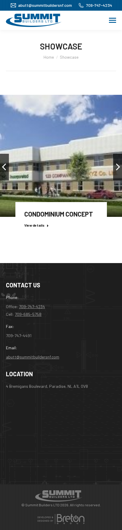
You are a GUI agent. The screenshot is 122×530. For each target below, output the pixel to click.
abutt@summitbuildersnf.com (45, 5)
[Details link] (61, 148)
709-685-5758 (28, 314)
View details (34, 225)
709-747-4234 (99, 5)
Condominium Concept (58, 214)
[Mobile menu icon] (112, 20)
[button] (4, 167)
